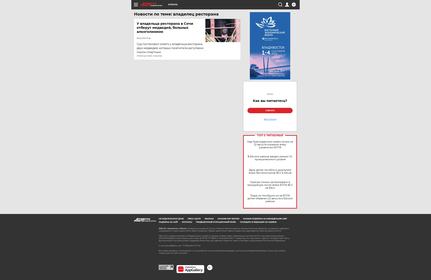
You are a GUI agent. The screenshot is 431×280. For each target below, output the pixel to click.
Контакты (187, 222)
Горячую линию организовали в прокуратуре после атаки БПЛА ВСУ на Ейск (270, 185)
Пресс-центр (194, 219)
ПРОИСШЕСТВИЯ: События (149, 56)
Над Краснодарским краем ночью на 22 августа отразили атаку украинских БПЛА (270, 144)
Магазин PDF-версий (228, 219)
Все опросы (270, 119)
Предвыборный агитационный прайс (216, 222)
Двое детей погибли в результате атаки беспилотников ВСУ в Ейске (270, 171)
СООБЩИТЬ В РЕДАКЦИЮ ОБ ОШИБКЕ (258, 222)
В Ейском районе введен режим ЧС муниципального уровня (270, 158)
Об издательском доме (171, 219)
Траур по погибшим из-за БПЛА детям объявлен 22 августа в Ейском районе (270, 198)
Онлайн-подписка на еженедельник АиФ (265, 219)
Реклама (209, 219)
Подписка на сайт (168, 222)
